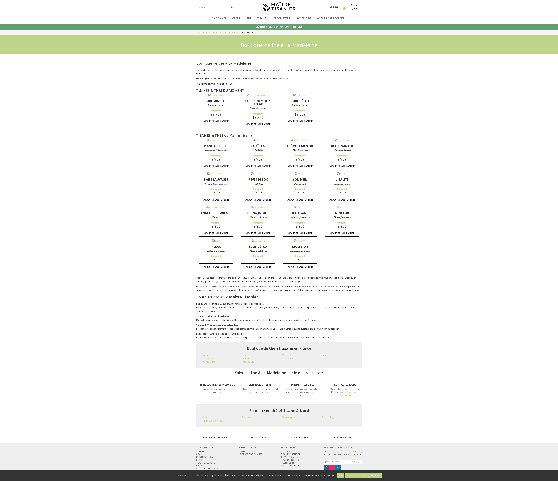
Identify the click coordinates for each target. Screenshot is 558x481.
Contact (201, 451)
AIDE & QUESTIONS (205, 462)
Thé (249, 18)
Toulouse (207, 358)
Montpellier (208, 362)
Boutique (212, 32)
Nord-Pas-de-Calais (229, 32)
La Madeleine (247, 32)
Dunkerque (288, 417)
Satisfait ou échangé (208, 468)
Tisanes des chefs (248, 451)
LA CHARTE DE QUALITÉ (250, 454)
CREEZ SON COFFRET (291, 465)
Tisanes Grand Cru (291, 454)
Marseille (287, 355)
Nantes (246, 358)
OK (340, 475)
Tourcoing (328, 417)
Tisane (261, 18)
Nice (324, 358)
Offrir (236, 18)
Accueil (201, 32)
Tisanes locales (290, 459)
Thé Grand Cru (289, 451)
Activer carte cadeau (331, 18)
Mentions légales (206, 457)
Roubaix (246, 417)
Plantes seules (289, 457)
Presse (199, 465)
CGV (198, 454)
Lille (324, 355)
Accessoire (303, 18)
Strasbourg (248, 362)
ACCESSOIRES (287, 462)
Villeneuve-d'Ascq (212, 420)
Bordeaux (287, 358)
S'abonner (219, 18)
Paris (205, 355)
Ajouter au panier (216, 121)
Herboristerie (281, 18)
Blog (199, 459)
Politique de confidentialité (363, 475)
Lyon (244, 355)
